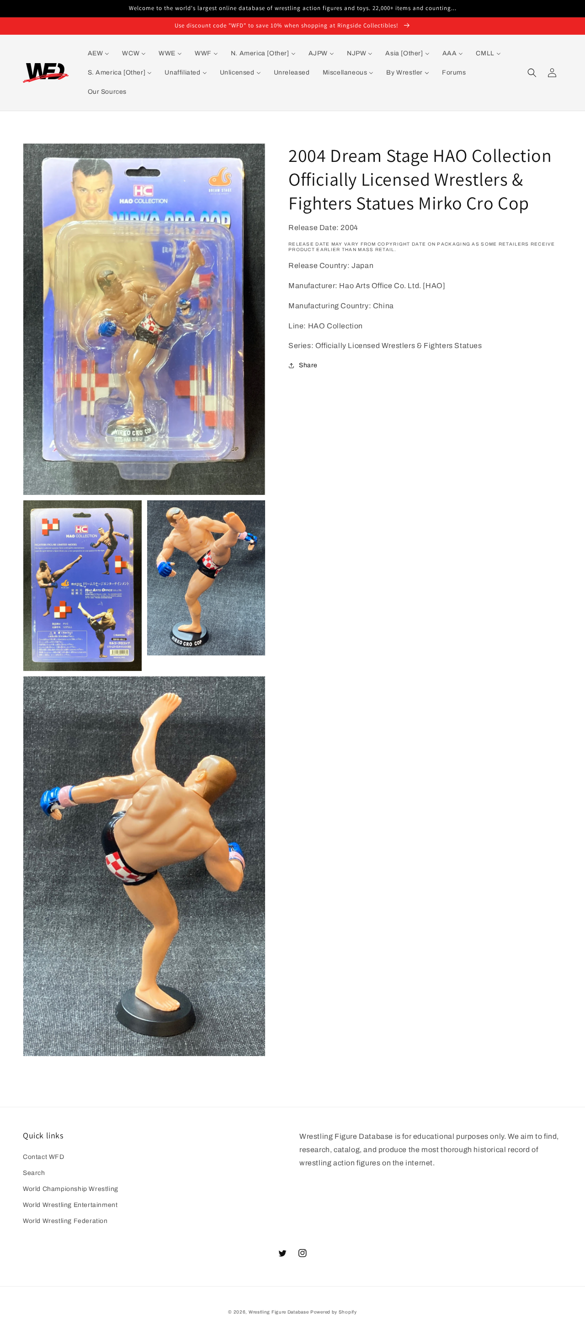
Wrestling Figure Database (279, 1311)
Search (34, 1172)
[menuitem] (98, 53)
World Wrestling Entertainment (70, 1204)
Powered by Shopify (333, 1311)
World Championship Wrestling (70, 1188)
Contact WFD (43, 1156)
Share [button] (308, 365)
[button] (532, 73)
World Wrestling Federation (65, 1220)
